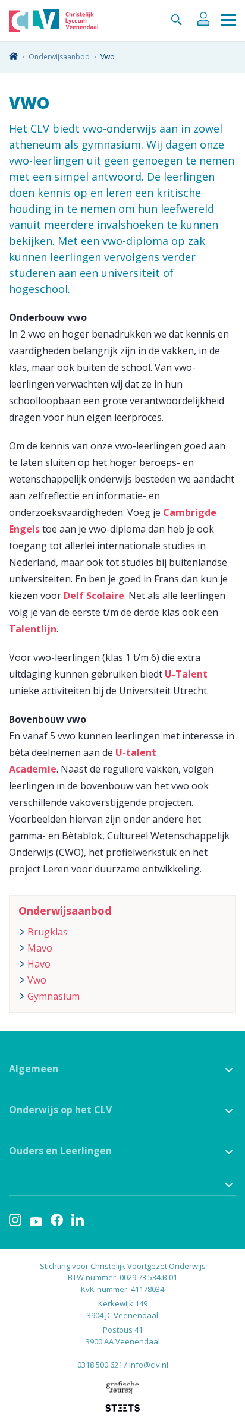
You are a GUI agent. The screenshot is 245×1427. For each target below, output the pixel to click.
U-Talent (186, 674)
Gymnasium (53, 996)
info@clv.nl (148, 1364)
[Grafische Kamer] (122, 1387)
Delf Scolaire (94, 595)
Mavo (39, 948)
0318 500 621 (99, 1364)
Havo (39, 964)
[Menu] (228, 20)
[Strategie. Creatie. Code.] (122, 1408)
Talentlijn (32, 628)
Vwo (36, 980)
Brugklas (47, 931)
